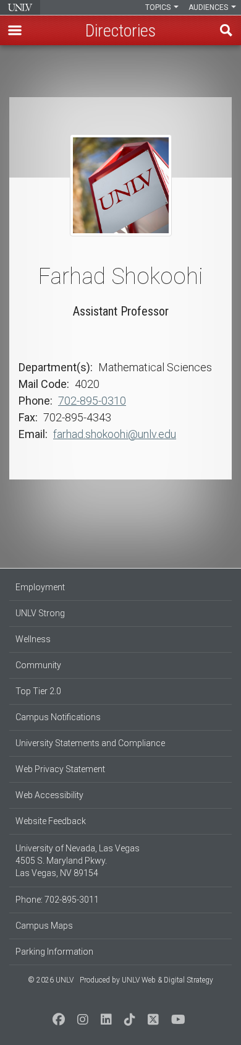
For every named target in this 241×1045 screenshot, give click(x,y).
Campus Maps (44, 926)
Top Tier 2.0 (38, 691)
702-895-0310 (92, 400)
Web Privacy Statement (60, 769)
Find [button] (226, 30)
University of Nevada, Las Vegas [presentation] (20, 7)
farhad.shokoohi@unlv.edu (114, 434)
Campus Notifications (58, 717)
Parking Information (54, 952)
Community (38, 665)
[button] (15, 30)
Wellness (33, 639)
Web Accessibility (49, 795)
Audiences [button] (209, 7)
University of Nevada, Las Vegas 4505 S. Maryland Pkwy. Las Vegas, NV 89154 (77, 860)
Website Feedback (50, 821)
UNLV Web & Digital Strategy (167, 980)
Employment (40, 587)
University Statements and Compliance (90, 743)
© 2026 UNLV (51, 980)
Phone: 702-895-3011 (57, 900)
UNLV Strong (40, 613)
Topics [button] (158, 7)
